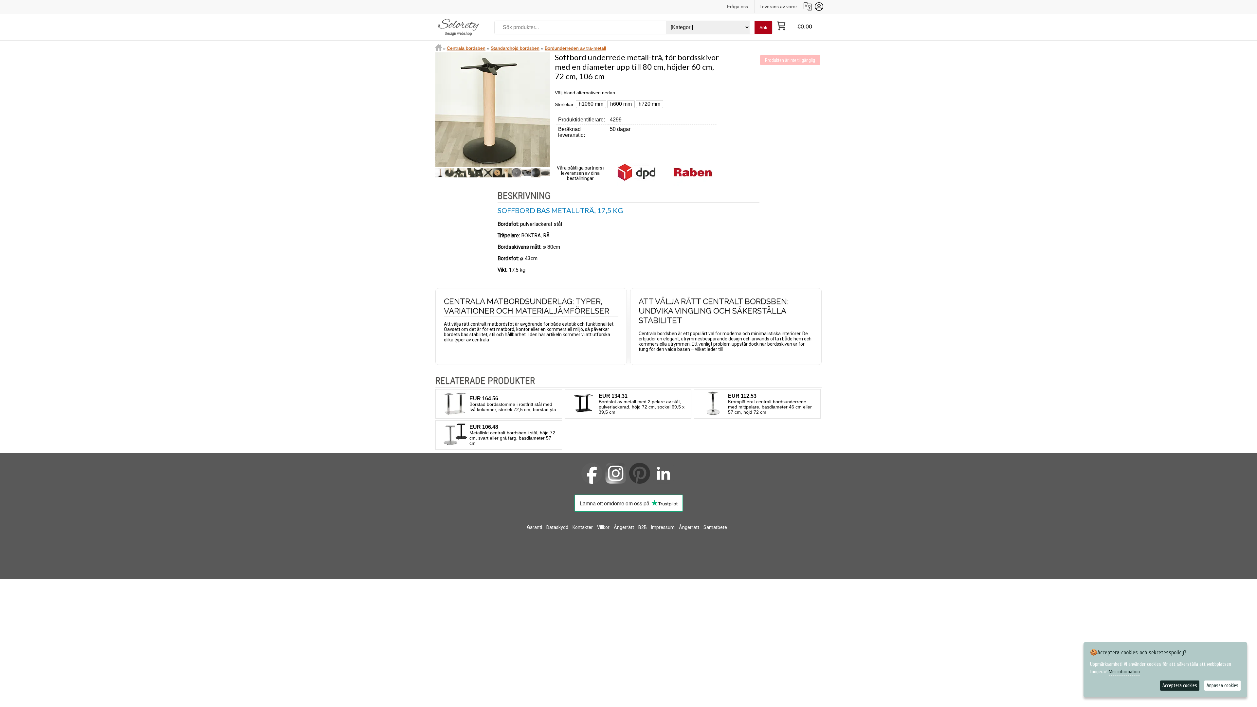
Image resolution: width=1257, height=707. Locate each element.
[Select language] (808, 6)
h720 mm (649, 104)
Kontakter (583, 527)
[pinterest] (639, 473)
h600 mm (621, 104)
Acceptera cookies (1179, 685)
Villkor (603, 527)
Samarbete (715, 527)
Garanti (534, 527)
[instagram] (615, 473)
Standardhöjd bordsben (515, 48)
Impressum (663, 527)
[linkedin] (663, 473)
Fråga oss (737, 6)
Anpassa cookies (1222, 685)
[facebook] (591, 473)
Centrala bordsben (466, 48)
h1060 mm (591, 104)
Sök (763, 27)
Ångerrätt (624, 527)
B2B (642, 527)
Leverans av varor (778, 6)
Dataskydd (557, 527)
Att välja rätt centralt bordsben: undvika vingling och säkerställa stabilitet (714, 311)
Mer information (1124, 672)
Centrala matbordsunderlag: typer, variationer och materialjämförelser (526, 306)
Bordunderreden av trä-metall (575, 48)
